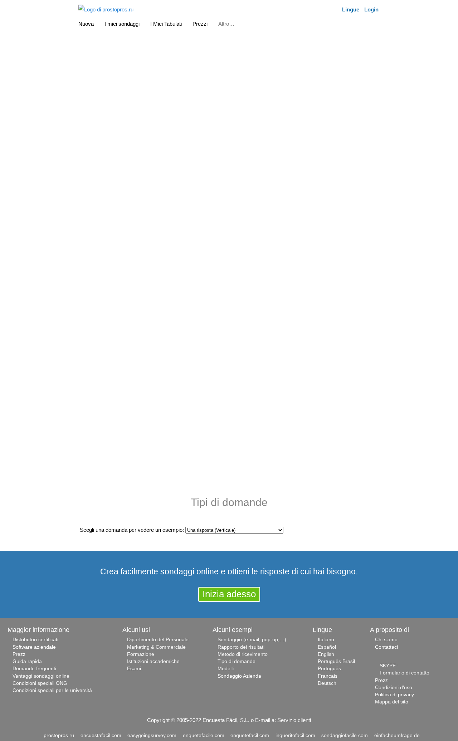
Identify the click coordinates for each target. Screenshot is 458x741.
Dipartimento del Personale (158, 639)
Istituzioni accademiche (153, 661)
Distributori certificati (35, 639)
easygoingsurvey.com (151, 735)
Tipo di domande (236, 661)
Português (329, 668)
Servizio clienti (294, 720)
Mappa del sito (391, 702)
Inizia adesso (229, 594)
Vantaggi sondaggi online (41, 676)
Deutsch (327, 683)
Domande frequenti (34, 668)
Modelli (226, 668)
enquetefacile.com (203, 735)
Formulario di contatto (404, 673)
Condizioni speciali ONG (40, 683)
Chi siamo (386, 639)
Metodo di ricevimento (243, 654)
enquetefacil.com (249, 735)
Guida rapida (27, 661)
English (326, 654)
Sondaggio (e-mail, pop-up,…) (252, 639)
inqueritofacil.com (295, 735)
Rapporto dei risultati (241, 647)
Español (327, 647)
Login (371, 9)
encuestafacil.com (101, 735)
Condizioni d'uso (393, 687)
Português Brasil (336, 661)
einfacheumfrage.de (397, 735)
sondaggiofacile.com (344, 735)
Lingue (350, 9)
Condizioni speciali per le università (52, 690)
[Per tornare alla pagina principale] (105, 9)
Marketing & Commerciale (156, 647)
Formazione (140, 654)
